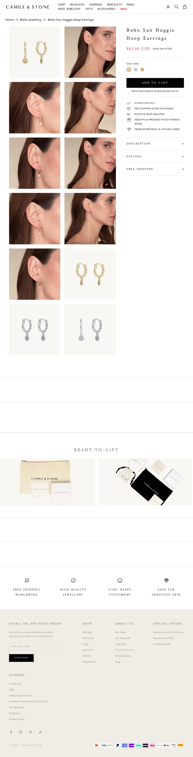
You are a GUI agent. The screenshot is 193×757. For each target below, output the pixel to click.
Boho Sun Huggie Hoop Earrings (71, 19)
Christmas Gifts (162, 644)
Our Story (120, 632)
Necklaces (77, 4)
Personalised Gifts (163, 638)
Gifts (89, 9)
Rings (130, 4)
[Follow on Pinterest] (30, 732)
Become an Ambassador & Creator (28, 701)
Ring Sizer (121, 644)
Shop (61, 4)
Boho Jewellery (30, 19)
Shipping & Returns (20, 695)
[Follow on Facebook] (11, 732)
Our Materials (123, 638)
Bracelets (114, 4)
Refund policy (123, 655)
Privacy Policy (16, 719)
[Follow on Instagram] (21, 732)
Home (9, 19)
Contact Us (15, 683)
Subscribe (21, 658)
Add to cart (155, 83)
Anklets (86, 655)
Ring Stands (89, 661)
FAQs (11, 689)
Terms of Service (124, 649)
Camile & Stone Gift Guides (168, 632)
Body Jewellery (69, 9)
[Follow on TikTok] (40, 732)
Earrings (96, 4)
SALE (123, 9)
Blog (117, 661)
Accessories (106, 9)
